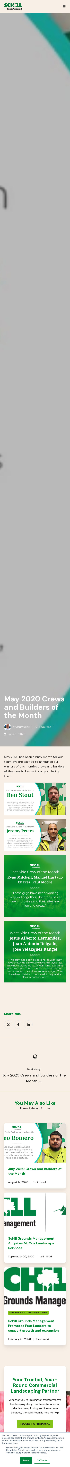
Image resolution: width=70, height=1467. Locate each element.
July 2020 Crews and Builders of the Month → (34, 1078)
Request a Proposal (35, 1423)
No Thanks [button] (42, 1460)
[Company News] (35, 1056)
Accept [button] (26, 1460)
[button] (64, 6)
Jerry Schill (23, 727)
